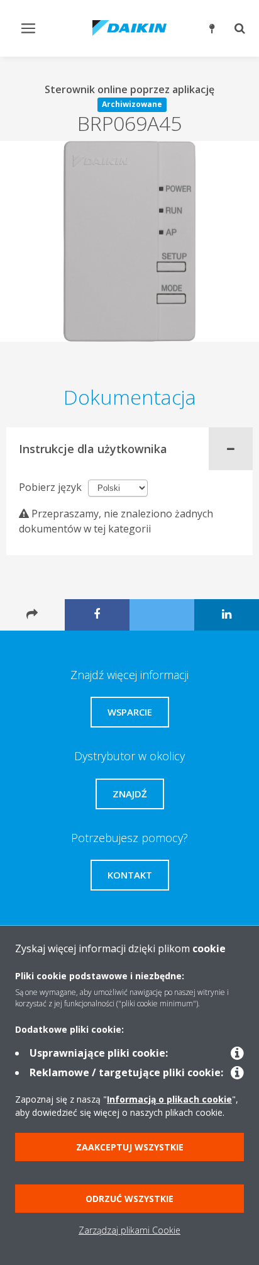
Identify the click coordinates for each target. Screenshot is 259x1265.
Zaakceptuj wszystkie (130, 1147)
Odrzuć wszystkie (129, 1199)
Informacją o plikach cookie (169, 1099)
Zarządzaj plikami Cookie (129, 1230)
